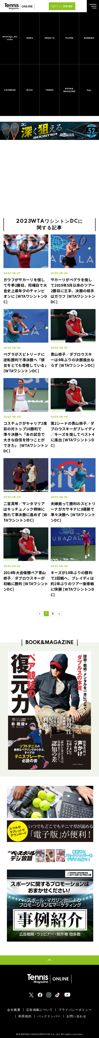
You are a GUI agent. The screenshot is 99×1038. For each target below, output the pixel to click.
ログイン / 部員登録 (62, 6)
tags (89, 90)
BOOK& (69, 90)
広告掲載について (39, 1009)
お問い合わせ (77, 1016)
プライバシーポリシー (75, 1009)
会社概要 (13, 1009)
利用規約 (25, 1016)
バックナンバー (49, 1016)
